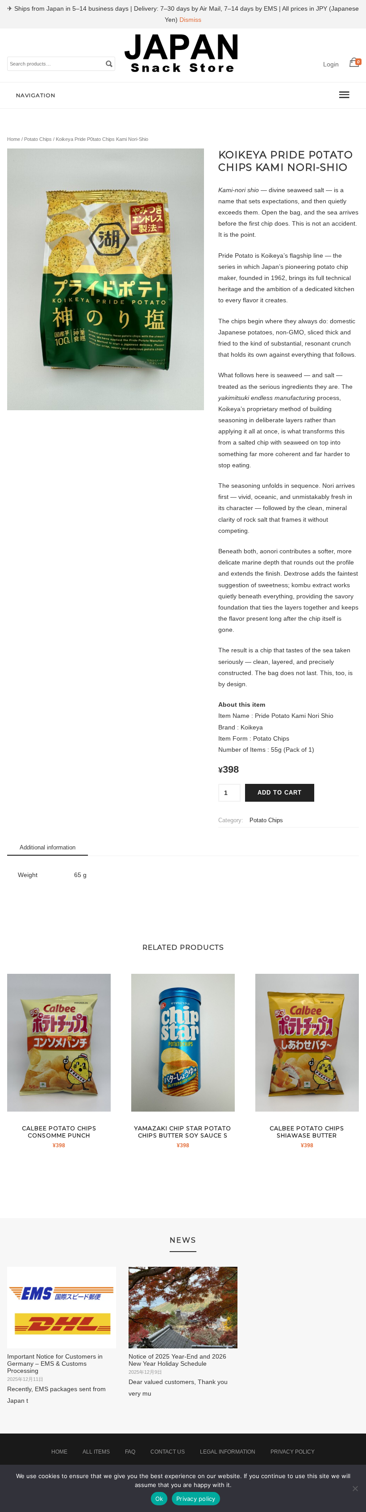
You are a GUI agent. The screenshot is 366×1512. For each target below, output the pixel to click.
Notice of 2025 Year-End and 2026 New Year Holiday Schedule (177, 1360)
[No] (354, 1488)
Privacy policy (196, 1498)
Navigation (35, 95)
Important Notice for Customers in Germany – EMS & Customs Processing (55, 1363)
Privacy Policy (292, 1452)
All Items (96, 1452)
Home (13, 139)
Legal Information (227, 1452)
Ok (159, 1498)
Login (331, 64)
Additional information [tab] (47, 847)
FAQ (130, 1452)
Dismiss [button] (190, 19)
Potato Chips (38, 139)
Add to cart (280, 793)
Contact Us (167, 1452)
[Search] (109, 63)
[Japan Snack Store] (182, 72)
